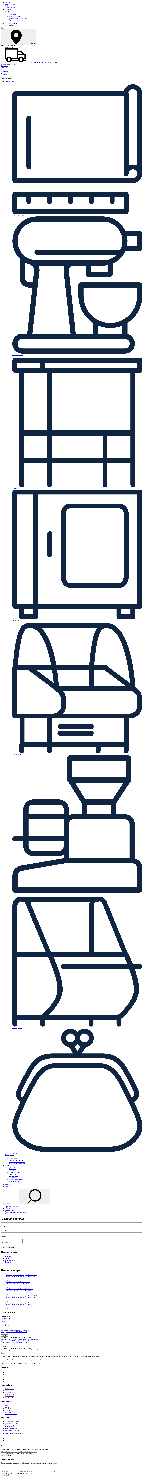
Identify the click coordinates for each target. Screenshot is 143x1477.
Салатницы (12, 1169)
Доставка (8, 1257)
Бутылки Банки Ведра (16, 1179)
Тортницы (12, 1167)
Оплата (7, 1258)
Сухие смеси (13, 1158)
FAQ (6, 6)
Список (7, 1327)
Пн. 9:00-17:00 (9, 1389)
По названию (5, 1318)
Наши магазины (10, 1260)
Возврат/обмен (13, 14)
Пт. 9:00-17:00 (9, 1394)
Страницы (8, 11)
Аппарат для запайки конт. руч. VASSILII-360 (20, 1297)
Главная (7, 2)
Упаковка (8, 1165)
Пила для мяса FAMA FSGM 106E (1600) (14, 1332)
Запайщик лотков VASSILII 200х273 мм (18, 1290)
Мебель (7, 1183)
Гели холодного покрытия (17, 1163)
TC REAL (5, 1433)
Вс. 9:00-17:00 (9, 1397)
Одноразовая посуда (15, 1181)
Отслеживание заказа (12, 1421)
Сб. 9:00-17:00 (9, 1396)
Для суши (12, 1170)
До (3, 1242)
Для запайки (13, 1177)
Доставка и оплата (36, 62)
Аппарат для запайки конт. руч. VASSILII (18, 1304)
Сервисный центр (15, 20)
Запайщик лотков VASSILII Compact (17, 1283)
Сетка (7, 1325)
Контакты (8, 9)
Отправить (12, 1247)
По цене (3, 1322)
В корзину (4, 1335)
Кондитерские (13, 1176)
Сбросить (4, 1247)
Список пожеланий (11, 1423)
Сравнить (5, 67)
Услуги (7, 1186)
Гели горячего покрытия (17, 1162)
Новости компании (11, 4)
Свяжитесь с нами (11, 1414)
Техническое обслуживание (18, 18)
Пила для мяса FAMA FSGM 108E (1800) (14, 1342)
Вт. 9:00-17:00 (9, 1390)
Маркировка (13, 1174)
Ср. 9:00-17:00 (9, 1392)
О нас (6, 1405)
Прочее (7, 1184)
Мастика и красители (16, 1160)
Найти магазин (10, 1412)
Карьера (7, 1410)
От (3, 1240)
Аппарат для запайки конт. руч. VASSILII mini (20, 1276)
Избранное (4, 66)
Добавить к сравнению (8, 1339)
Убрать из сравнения (23, 1339)
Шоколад (12, 1156)
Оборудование (9, 81)
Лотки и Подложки (15, 1172)
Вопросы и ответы (15, 16)
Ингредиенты (9, 1155)
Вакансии (8, 1408)
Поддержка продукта (12, 1430)
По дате (3, 1320)
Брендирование (10, 7)
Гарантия (12, 13)
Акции (7, 1407)
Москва (33, 43)
